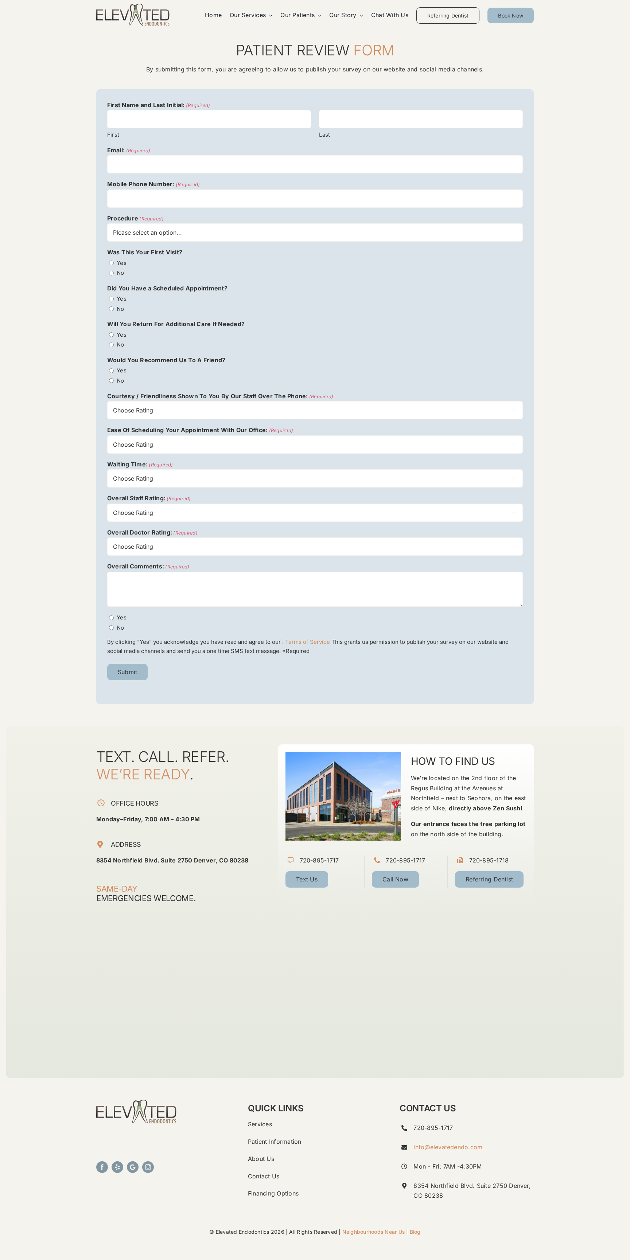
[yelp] (117, 1167)
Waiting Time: (140, 464)
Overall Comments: (148, 566)
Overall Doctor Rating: (152, 532)
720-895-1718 (489, 860)
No (120, 272)
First (113, 134)
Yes (122, 262)
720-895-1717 (319, 860)
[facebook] (102, 1167)
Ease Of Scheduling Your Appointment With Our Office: (200, 430)
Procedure (135, 218)
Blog (415, 1232)
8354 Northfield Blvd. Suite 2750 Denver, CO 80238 (172, 860)
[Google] (133, 1167)
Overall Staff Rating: (149, 498)
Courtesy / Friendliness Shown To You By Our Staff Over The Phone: (220, 396)
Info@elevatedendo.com (447, 1147)
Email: (128, 150)
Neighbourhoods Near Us (373, 1232)
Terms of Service (307, 641)
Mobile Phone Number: (153, 184)
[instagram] (148, 1167)
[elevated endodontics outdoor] (136, 1102)
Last (324, 134)
